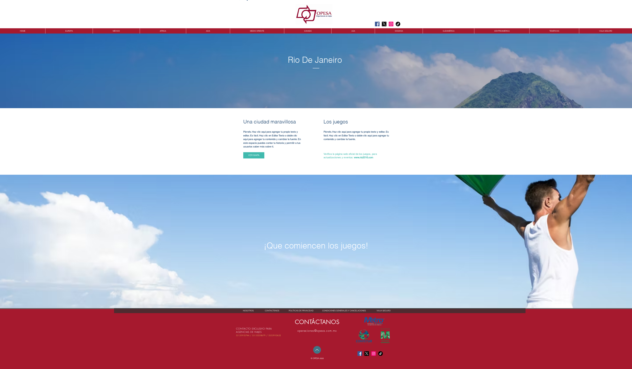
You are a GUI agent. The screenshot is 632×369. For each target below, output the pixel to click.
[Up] (317, 350)
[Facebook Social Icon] (377, 24)
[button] (317, 358)
